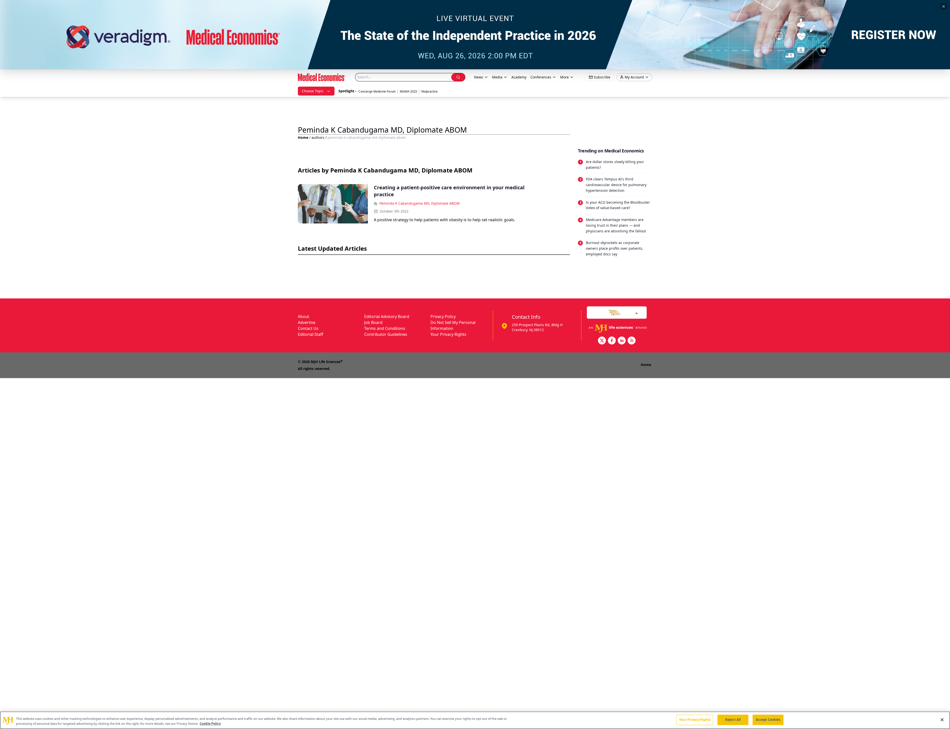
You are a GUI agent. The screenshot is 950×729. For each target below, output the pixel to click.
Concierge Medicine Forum (377, 91)
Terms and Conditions (384, 328)
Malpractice (429, 91)
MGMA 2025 (408, 91)
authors (317, 137)
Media (497, 77)
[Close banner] (943, 6)
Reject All (733, 719)
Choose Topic (313, 91)
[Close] (942, 719)
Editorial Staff (310, 334)
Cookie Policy (210, 723)
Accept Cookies (768, 719)
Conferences (540, 77)
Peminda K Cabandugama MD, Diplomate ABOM (420, 203)
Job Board (373, 322)
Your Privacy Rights (448, 334)
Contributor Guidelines (385, 334)
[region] (475, 720)
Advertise (306, 322)
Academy (518, 77)
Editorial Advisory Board (386, 316)
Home (303, 137)
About (303, 316)
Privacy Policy (443, 316)
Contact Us (308, 328)
